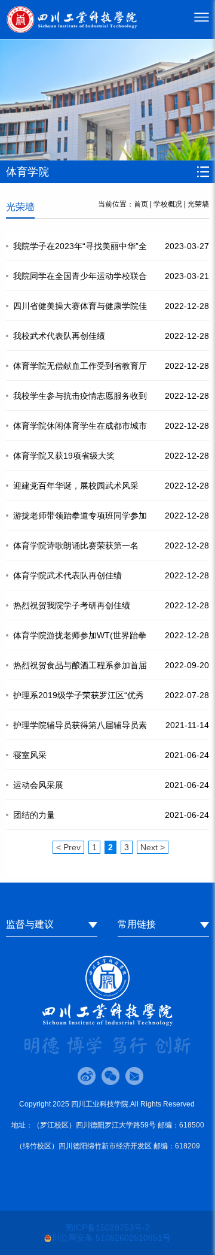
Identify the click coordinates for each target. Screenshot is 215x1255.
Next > (152, 847)
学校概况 (167, 204)
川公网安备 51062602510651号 (111, 1237)
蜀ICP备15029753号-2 (107, 1227)
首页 (141, 204)
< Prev (68, 847)
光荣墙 (198, 204)
